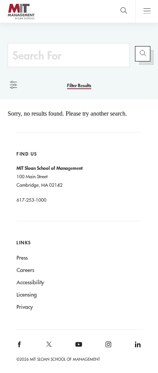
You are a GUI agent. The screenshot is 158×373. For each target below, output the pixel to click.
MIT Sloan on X (48, 346)
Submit (142, 53)
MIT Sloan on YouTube (77, 348)
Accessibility (30, 282)
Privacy (24, 306)
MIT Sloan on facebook (20, 347)
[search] (123, 11)
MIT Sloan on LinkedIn (137, 347)
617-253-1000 (31, 200)
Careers (25, 270)
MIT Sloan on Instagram (107, 347)
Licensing (26, 294)
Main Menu (146, 11)
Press (22, 257)
